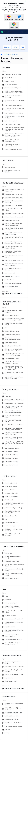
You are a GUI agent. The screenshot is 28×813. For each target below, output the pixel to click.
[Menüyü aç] (26, 32)
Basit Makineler (8, 697)
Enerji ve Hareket (9, 476)
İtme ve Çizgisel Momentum (13, 546)
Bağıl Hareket (7, 160)
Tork (4, 589)
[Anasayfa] (1, 54)
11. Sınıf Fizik (14, 54)
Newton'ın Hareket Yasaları (13, 183)
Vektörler (6, 68)
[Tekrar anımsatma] (25, 1)
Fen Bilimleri (7, 54)
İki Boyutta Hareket (10, 390)
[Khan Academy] (7, 32)
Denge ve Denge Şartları (12, 655)
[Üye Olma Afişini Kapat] (25, 36)
